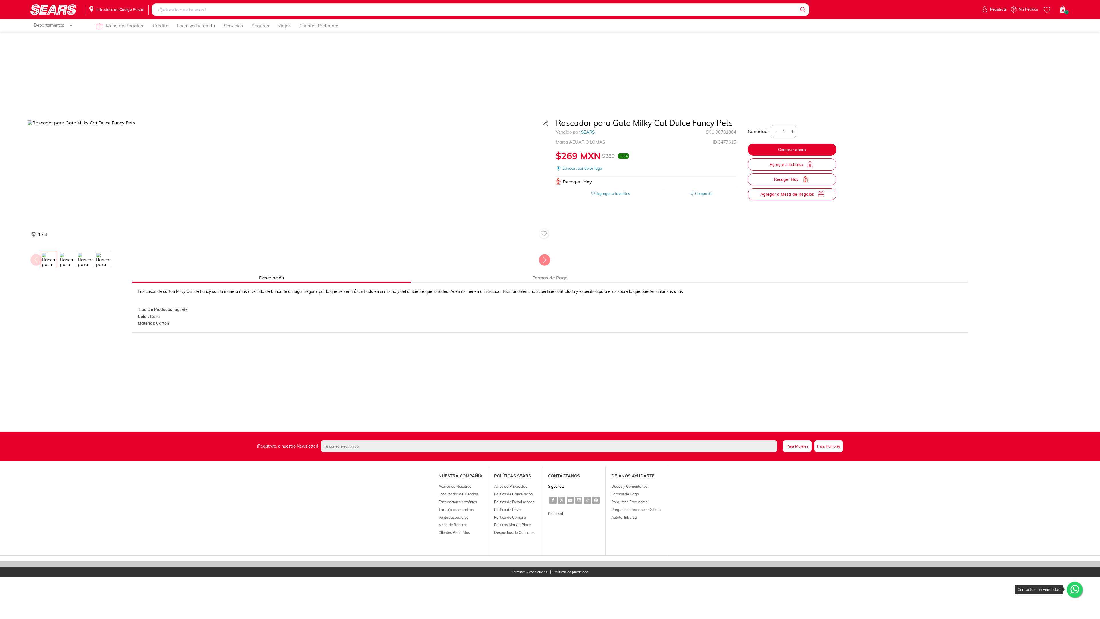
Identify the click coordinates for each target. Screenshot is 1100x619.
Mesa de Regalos (124, 25)
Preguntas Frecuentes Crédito (636, 509)
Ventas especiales (453, 517)
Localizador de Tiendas (458, 494)
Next (544, 258)
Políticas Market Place (512, 524)
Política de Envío (507, 509)
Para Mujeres (797, 446)
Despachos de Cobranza (515, 532)
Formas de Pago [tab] (549, 278)
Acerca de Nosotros (455, 486)
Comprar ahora (792, 149)
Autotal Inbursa (624, 517)
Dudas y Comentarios (629, 486)
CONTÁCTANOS (564, 476)
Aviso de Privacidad (511, 486)
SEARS (588, 132)
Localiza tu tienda (196, 25)
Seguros (260, 25)
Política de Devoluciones (514, 501)
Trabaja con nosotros (456, 509)
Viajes (284, 25)
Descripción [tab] (271, 278)
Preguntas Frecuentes (629, 501)
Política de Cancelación (513, 494)
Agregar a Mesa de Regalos (787, 194)
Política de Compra (510, 517)
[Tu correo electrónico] (550, 446)
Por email (556, 513)
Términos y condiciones (529, 572)
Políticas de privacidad (571, 572)
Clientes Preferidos (319, 25)
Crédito (160, 25)
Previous (36, 258)
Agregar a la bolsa (786, 164)
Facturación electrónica (458, 501)
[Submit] (802, 10)
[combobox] (480, 9)
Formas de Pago (625, 494)
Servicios (233, 25)
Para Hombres (829, 446)
